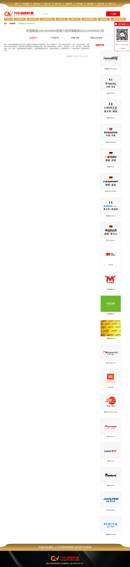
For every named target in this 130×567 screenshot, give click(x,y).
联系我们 (123, 48)
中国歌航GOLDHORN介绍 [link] (26, 23)
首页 (16, 4)
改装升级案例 (89, 19)
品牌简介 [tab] (33, 38)
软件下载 (101, 4)
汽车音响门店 (47, 19)
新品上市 (47, 4)
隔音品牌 (90, 4)
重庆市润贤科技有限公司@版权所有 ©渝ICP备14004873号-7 (65, 563)
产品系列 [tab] (55, 38)
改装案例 (69, 4)
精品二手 (112, 4)
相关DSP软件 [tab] (96, 38)
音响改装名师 (118, 19)
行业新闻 (25, 4)
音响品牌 (79, 4)
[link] (5, 23)
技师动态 (36, 4)
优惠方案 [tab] (75, 38)
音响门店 (58, 4)
